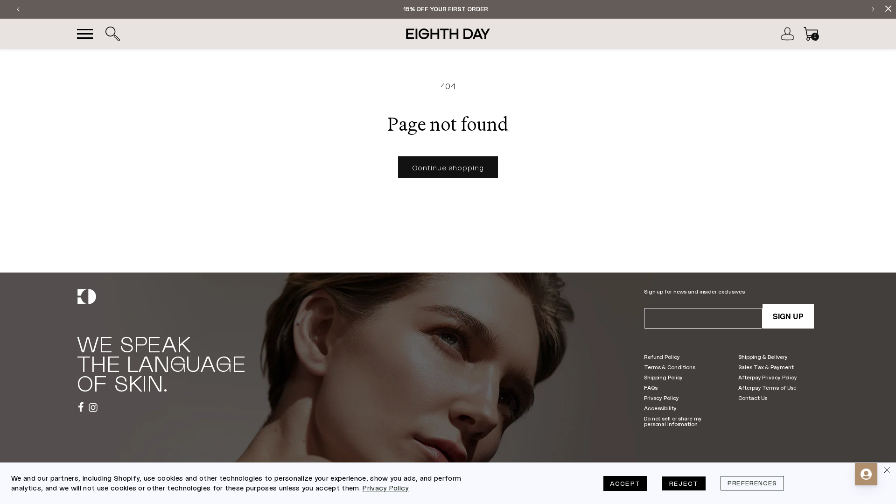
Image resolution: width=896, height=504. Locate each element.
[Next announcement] (873, 9)
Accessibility (660, 408)
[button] (112, 34)
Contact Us (752, 398)
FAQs (651, 388)
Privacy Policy (661, 398)
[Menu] (85, 34)
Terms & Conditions (669, 367)
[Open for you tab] (866, 474)
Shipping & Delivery (762, 357)
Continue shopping (448, 167)
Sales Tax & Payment (765, 367)
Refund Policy (662, 357)
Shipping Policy (663, 377)
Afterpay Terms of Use (767, 388)
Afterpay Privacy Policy (767, 377)
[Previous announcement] (18, 9)
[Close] (886, 471)
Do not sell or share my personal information (672, 421)
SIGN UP (788, 316)
